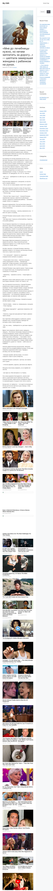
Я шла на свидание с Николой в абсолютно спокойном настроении (45, 80)
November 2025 (44, 130)
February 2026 (43, 124)
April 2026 (42, 119)
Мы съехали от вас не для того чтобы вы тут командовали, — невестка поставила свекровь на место (45, 42)
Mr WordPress (43, 97)
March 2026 (43, 122)
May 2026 (42, 117)
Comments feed (44, 176)
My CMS (6, 3)
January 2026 (43, 126)
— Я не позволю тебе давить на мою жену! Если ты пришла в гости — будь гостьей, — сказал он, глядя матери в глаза (45, 70)
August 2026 (43, 111)
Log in (41, 172)
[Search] (48, 11)
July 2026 (42, 113)
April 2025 (42, 146)
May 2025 (42, 143)
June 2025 (42, 141)
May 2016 (42, 148)
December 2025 (44, 128)
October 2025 (43, 133)
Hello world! (43, 99)
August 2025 (43, 137)
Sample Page (46, 3)
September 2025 (44, 135)
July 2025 (42, 139)
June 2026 (42, 115)
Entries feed (43, 174)
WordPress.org (43, 178)
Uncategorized (43, 160)
